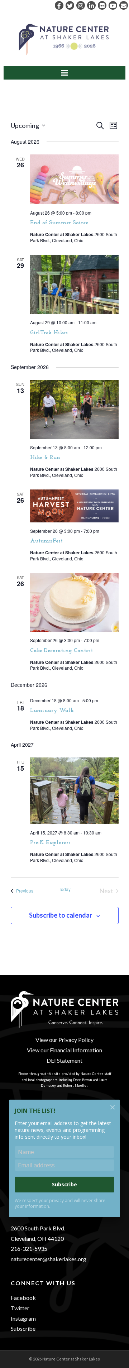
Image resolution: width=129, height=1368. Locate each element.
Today (65, 889)
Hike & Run (45, 457)
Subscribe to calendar (60, 915)
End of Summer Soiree (59, 223)
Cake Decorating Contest (61, 651)
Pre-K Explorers (50, 843)
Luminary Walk (52, 710)
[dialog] (64, 1163)
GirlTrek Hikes (49, 333)
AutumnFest (46, 541)
